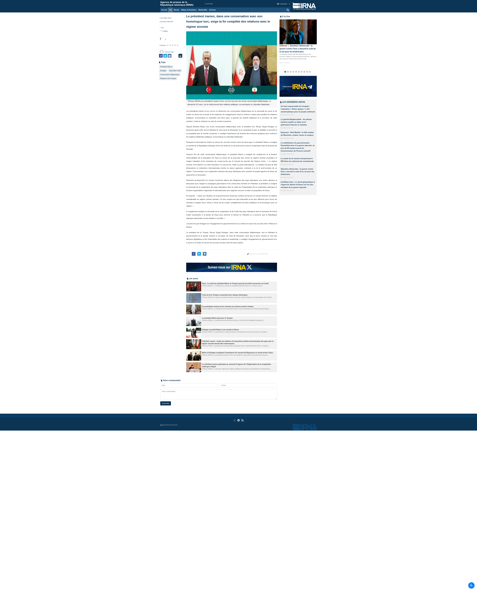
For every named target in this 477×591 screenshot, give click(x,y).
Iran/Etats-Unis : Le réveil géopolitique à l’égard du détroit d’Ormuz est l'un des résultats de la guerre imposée (298, 184)
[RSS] (242, 420)
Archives (212, 10)
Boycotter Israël (175, 71)
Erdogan (163, 71)
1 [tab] (285, 72)
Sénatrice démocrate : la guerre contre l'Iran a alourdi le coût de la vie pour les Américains (297, 49)
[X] (234, 420)
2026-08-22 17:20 (288, 128)
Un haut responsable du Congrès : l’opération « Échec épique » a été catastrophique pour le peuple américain (298, 109)
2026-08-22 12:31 (288, 164)
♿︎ (471, 585)
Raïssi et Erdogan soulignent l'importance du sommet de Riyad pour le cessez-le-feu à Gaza (237, 353)
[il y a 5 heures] (298, 31)
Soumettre (165, 403)
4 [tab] (293, 72)
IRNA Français (180, 3)
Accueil (164, 10)
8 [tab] (304, 72)
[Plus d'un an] (193, 286)
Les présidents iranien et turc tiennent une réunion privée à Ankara (227, 306)
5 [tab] (296, 72)
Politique (165, 31)
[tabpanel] (298, 41)
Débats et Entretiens (189, 10)
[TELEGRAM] (238, 420)
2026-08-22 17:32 (288, 115)
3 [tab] (290, 72)
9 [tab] (307, 72)
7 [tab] (301, 72)
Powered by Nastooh (171, 425)
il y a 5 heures (285, 62)
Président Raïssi (166, 67)
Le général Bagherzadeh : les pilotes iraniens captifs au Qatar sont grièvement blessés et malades (296, 122)
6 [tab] (298, 72)
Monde (176, 10)
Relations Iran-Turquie (168, 78)
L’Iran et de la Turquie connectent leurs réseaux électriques (224, 295)
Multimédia (203, 10)
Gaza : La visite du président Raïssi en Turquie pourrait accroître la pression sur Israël (235, 283)
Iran (170, 10)
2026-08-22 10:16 (288, 190)
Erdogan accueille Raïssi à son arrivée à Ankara (220, 330)
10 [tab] (310, 72)
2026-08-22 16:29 (288, 138)
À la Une (286, 16)
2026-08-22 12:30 (288, 177)
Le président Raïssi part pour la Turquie (217, 318)
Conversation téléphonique (169, 74)
